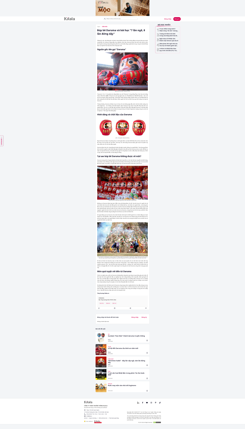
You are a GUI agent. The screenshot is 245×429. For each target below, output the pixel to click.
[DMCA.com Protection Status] (157, 422)
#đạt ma (114, 303)
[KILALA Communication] (98, 421)
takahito (125, 91)
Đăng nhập (167, 19)
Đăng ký (177, 19)
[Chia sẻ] (130, 308)
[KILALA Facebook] (138, 402)
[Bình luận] (99, 308)
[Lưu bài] (114, 308)
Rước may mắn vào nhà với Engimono (122, 385)
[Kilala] (69, 18)
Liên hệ (85, 418)
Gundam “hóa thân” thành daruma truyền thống (126, 336)
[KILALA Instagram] (151, 402)
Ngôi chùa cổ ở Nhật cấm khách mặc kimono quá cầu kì (169, 39)
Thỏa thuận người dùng (114, 418)
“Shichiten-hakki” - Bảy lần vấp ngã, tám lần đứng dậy (126, 361)
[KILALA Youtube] (147, 402)
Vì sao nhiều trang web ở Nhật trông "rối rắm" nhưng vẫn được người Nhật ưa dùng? (168, 30)
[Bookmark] (147, 340)
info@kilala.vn (89, 416)
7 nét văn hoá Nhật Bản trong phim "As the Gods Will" (126, 374)
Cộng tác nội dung (93, 418)
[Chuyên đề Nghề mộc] (122, 8)
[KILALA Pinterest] (156, 402)
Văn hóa (104, 26)
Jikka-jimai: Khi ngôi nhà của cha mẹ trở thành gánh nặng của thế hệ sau (169, 45)
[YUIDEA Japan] (88, 421)
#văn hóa (102, 303)
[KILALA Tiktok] (160, 402)
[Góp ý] (146, 308)
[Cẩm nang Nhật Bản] (102, 402)
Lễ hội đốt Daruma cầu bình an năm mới (123, 348)
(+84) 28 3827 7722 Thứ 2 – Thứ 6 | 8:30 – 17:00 (96, 414)
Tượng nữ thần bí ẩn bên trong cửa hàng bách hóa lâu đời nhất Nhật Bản (169, 35)
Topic (98, 26)
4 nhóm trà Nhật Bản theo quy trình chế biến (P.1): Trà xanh (168, 50)
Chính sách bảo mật (102, 418)
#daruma (108, 303)
